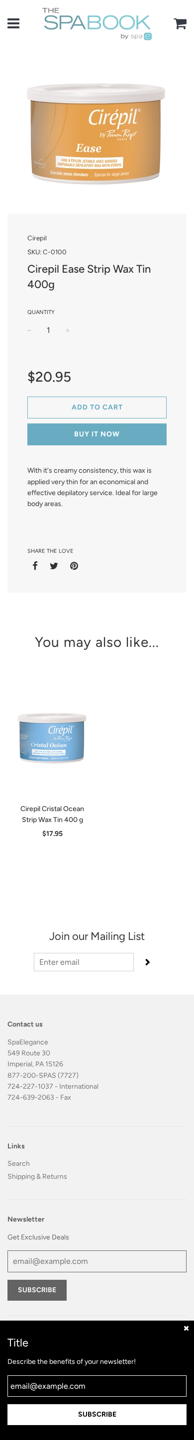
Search (18, 1163)
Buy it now (97, 434)
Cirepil (37, 238)
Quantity (41, 312)
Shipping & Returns (37, 1176)
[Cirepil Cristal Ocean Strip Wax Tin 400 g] (52, 736)
